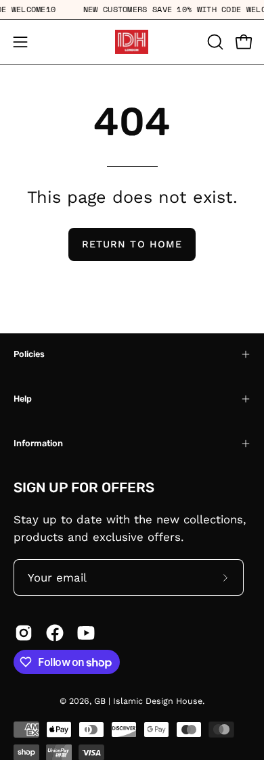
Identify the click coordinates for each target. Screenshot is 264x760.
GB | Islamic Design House (148, 701)
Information (38, 443)
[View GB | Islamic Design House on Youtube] (86, 633)
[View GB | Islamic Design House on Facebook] (55, 633)
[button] (213, 41)
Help (23, 399)
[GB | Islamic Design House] (132, 42)
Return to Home (132, 244)
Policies (29, 354)
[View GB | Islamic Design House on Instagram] (24, 633)
